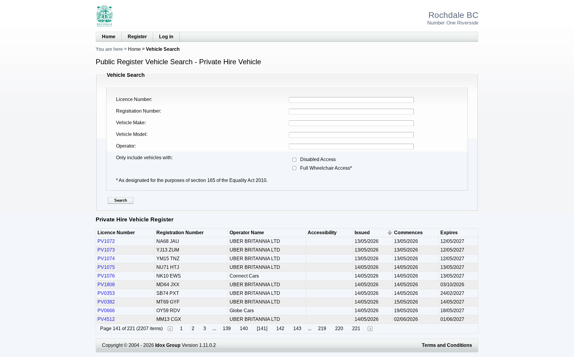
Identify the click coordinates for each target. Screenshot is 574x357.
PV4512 (106, 319)
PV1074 (106, 258)
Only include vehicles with (143, 157)
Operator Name (247, 232)
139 (227, 328)
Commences (408, 232)
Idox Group (168, 345)
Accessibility (322, 232)
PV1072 (106, 241)
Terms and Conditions (447, 345)
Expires (449, 232)
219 (322, 328)
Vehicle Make (130, 122)
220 (339, 328)
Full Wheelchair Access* (326, 168)
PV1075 (106, 267)
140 (244, 328)
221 (356, 328)
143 (297, 328)
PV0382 (106, 301)
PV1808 (106, 284)
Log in (166, 36)
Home (108, 36)
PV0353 (106, 293)
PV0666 (106, 310)
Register (137, 36)
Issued (362, 232)
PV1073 (106, 249)
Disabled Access (318, 159)
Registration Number (138, 111)
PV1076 (106, 275)
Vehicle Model (131, 134)
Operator (125, 145)
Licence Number (133, 99)
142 (280, 328)
